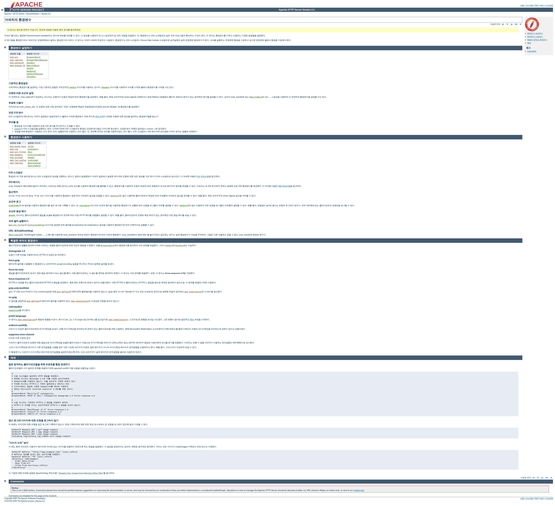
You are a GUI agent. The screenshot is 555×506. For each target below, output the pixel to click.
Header (31, 157)
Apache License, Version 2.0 (33, 501)
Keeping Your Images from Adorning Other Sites (80, 473)
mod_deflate (63, 292)
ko (516, 24)
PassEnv (31, 63)
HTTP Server (18, 13)
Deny (30, 152)
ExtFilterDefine (36, 155)
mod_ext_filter (18, 152)
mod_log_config (18, 160)
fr (507, 24)
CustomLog (33, 149)
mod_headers (16, 155)
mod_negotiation (193, 292)
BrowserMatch (33, 57)
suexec (17, 129)
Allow (31, 146)
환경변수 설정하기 (535, 33)
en (503, 24)
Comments (531, 51)
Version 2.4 (46, 13)
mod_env (14, 57)
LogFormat (33, 160)
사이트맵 (549, 5)
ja (511, 24)
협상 (192, 319)
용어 (542, 5)
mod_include (16, 157)
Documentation (32, 13)
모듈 (522, 5)
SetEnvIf (31, 71)
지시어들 (529, 5)
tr (520, 24)
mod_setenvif (17, 63)
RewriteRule (33, 65)
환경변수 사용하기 (535, 37)
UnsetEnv (31, 77)
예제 (529, 43)
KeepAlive (14, 310)
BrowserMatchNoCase (37, 60)
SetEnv (30, 68)
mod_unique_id (17, 65)
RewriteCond (34, 163)
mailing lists (359, 490)
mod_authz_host (18, 146)
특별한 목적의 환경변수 (537, 40)
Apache (7, 13)
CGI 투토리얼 (203, 176)
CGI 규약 (99, 116)
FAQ (537, 5)
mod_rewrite (16, 60)
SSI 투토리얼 (284, 186)
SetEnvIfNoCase (35, 74)
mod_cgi (14, 149)
